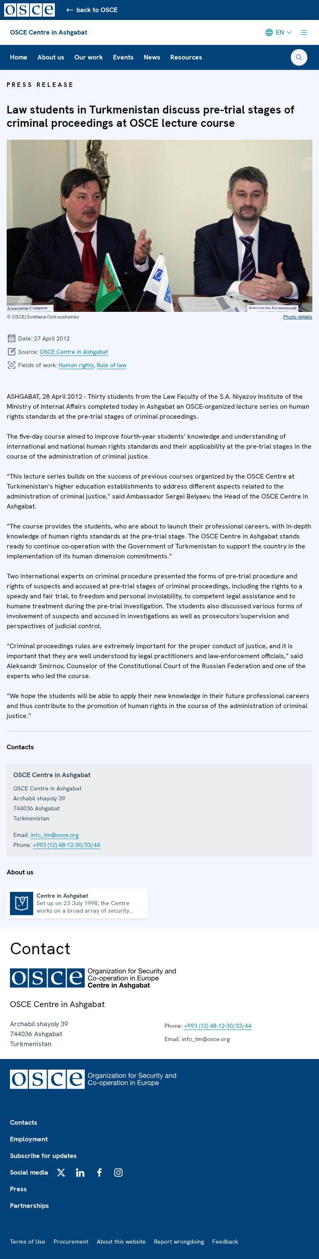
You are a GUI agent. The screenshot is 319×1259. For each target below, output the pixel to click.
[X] (61, 1172)
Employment (29, 1139)
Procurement (71, 1241)
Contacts (23, 1122)
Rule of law (111, 365)
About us (50, 57)
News (152, 57)
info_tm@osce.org (55, 835)
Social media (29, 1172)
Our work (88, 57)
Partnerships (29, 1205)
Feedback (225, 1241)
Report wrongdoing (179, 1241)
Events (123, 57)
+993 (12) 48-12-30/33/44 (66, 845)
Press (18, 1189)
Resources (186, 57)
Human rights (76, 365)
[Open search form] (299, 57)
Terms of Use (27, 1241)
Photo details (297, 317)
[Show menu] (304, 32)
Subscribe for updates (43, 1155)
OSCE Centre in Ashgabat (48, 32)
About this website (121, 1241)
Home (18, 57)
